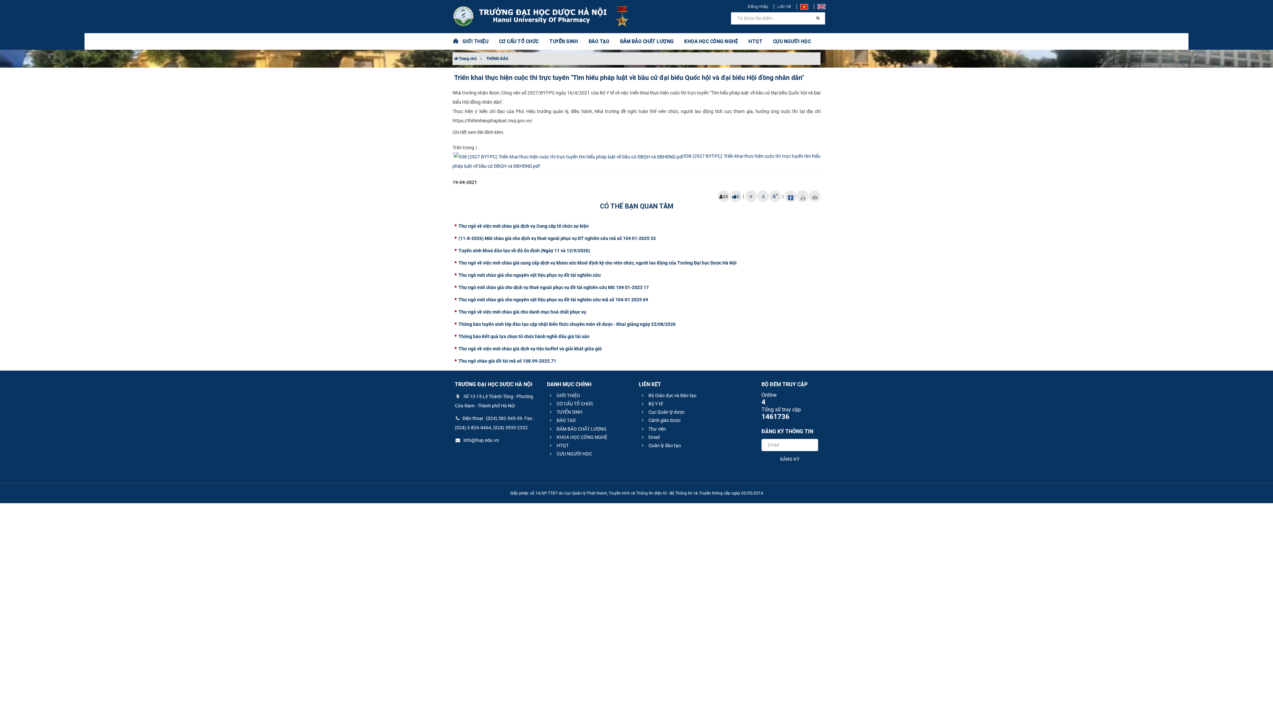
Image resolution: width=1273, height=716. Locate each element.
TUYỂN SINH (563, 41)
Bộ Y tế (655, 403)
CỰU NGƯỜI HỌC (574, 453)
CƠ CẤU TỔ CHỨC (574, 403)
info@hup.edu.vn (480, 440)
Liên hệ (784, 6)
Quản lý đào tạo (664, 445)
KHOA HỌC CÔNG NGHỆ (581, 437)
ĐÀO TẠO (566, 420)
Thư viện (656, 429)
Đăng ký (790, 459)
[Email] (814, 196)
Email (653, 437)
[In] (803, 196)
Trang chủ (467, 58)
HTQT (562, 445)
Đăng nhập (758, 6)
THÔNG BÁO (497, 58)
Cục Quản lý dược (666, 412)
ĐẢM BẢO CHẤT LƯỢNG (581, 429)
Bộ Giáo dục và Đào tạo (672, 395)
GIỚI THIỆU (568, 395)
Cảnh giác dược (664, 420)
